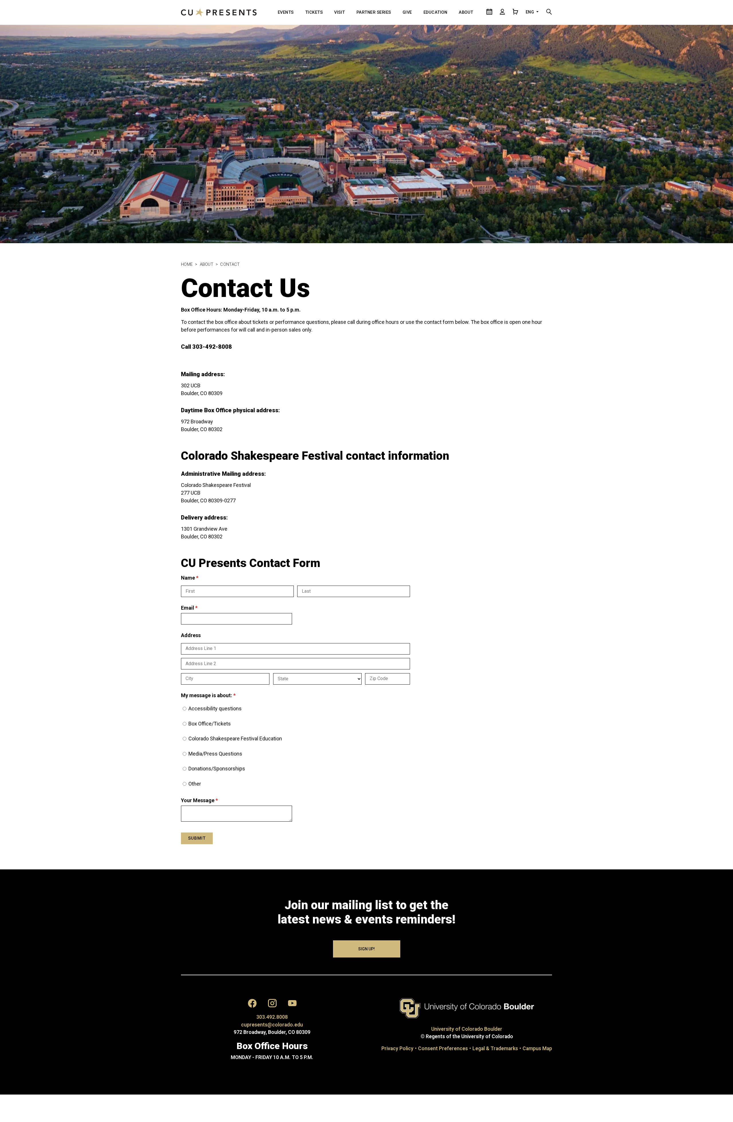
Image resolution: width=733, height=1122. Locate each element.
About (207, 264)
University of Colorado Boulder (466, 1029)
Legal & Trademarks (495, 1048)
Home (187, 264)
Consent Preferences (443, 1048)
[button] (252, 1004)
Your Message (210, 800)
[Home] (219, 12)
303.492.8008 (272, 1017)
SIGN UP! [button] (366, 949)
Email (199, 608)
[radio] (184, 708)
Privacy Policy (397, 1048)
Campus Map (537, 1048)
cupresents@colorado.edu (272, 1025)
